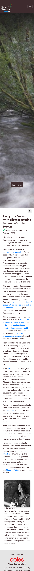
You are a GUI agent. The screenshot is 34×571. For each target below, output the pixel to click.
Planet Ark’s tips (13, 470)
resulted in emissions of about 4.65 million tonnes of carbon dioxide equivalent (17, 305)
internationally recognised (13, 252)
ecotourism (10, 410)
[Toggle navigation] (30, 6)
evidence (11, 369)
